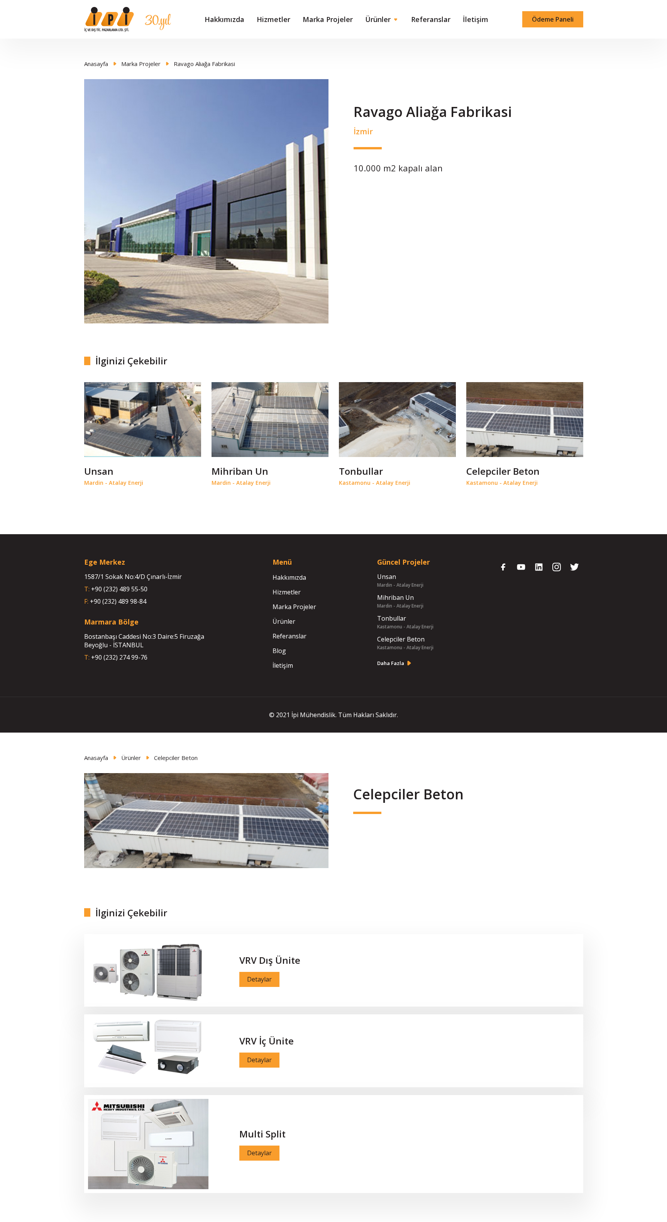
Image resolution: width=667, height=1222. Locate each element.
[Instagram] (556, 567)
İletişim (475, 19)
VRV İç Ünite (266, 1040)
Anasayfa (96, 64)
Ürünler (378, 19)
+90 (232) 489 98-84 (118, 601)
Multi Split (262, 1133)
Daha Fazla (390, 663)
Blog (279, 651)
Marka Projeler (328, 19)
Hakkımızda (224, 19)
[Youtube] (521, 567)
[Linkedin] (539, 567)
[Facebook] (503, 567)
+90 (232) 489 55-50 (119, 589)
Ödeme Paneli (553, 19)
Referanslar (430, 19)
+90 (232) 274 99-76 (119, 657)
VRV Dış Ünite (269, 960)
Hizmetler (273, 19)
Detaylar (259, 979)
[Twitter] (574, 567)
